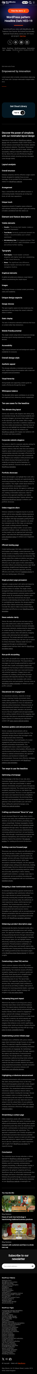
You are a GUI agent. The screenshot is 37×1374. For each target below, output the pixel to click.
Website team (7, 1300)
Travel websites (7, 1352)
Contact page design (9, 1316)
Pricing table (6, 1296)
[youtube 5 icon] (27, 42)
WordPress (10, 48)
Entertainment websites (10, 1331)
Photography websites (10, 1345)
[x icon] (10, 42)
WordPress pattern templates (11, 683)
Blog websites (7, 1319)
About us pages (7, 1315)
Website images (7, 1290)
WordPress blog (7, 1283)
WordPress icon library (21, 1144)
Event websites (7, 1333)
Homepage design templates (12, 1310)
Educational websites (9, 1330)
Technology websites (9, 1350)
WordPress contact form (11, 1297)
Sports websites (8, 1348)
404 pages (5, 1313)
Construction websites (10, 1327)
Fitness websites (8, 1337)
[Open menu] (33, 2)
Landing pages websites (10, 1312)
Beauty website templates (11, 1324)
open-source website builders (19, 721)
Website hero (6, 1281)
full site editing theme (16, 992)
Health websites (8, 1340)
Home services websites (11, 1341)
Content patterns (8, 1299)
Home (4, 48)
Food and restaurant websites (12, 1338)
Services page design (9, 1317)
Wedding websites (8, 1354)
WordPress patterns (20, 48)
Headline (8, 50)
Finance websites (8, 1336)
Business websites (9, 1326)
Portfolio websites (8, 1347)
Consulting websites (9, 1329)
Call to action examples (10, 1285)
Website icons (7, 1289)
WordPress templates (9, 467)
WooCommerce (7, 1303)
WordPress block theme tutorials (16, 953)
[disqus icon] (15, 42)
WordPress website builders (11, 806)
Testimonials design (9, 1301)
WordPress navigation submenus (20, 918)
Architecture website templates (13, 1323)
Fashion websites (8, 1334)
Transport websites (9, 1351)
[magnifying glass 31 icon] (21, 42)
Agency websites (8, 1322)
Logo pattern (6, 1292)
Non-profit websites (9, 1344)
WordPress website (15, 181)
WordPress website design (18, 1159)
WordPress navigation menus (12, 1293)
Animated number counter (11, 1295)
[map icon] (10, 1359)
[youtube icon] (6, 1359)
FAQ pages (5, 1320)
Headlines (5, 1288)
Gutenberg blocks (26, 572)
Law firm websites (8, 1343)
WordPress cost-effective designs (13, 1069)
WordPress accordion (9, 1282)
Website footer (7, 1286)
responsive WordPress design (11, 499)
